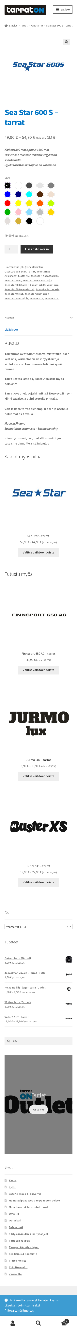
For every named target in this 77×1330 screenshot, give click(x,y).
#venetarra (36, 298)
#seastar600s (13, 280)
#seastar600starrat (17, 285)
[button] (66, 42)
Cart (59, 1320)
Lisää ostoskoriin (37, 249)
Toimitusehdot (18, 1267)
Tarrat (24, 25)
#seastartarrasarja (47, 289)
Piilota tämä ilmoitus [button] (19, 1310)
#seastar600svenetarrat (19, 289)
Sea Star (20, 271)
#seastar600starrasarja (37, 280)
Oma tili (14, 1214)
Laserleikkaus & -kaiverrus (25, 1194)
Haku (38, 1323)
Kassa (12, 1180)
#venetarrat (52, 298)
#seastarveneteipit (16, 298)
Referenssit (16, 1227)
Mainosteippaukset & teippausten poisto (34, 1200)
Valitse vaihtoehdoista (38, 552)
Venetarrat (36, 25)
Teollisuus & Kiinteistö (23, 1254)
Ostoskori (15, 1220)
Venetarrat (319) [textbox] (37, 927)
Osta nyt (38, 1109)
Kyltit (12, 1187)
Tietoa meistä (17, 1260)
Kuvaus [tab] (9, 318)
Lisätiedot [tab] (11, 329)
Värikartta (15, 1274)
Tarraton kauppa (19, 1240)
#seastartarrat (14, 294)
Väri (7, 178)
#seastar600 (50, 276)
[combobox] (39, 926)
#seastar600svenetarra (44, 285)
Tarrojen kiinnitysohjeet (24, 1247)
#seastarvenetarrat (36, 294)
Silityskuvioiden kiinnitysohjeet (28, 1234)
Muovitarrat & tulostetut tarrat (28, 1207)
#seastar (35, 276)
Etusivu (13, 25)
